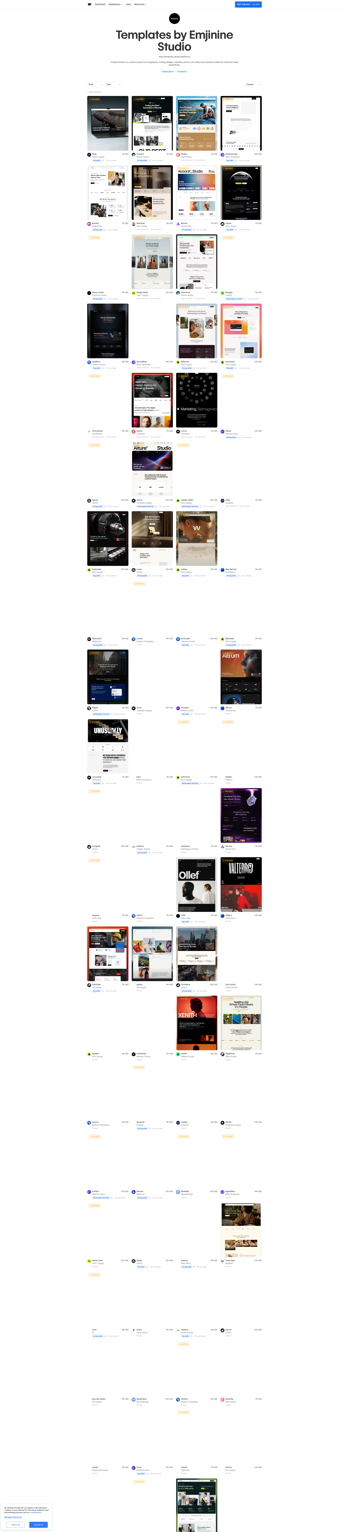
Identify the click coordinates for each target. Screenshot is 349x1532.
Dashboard (100, 4)
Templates (182, 71)
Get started (248, 4)
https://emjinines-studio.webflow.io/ (174, 57)
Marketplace (168, 71)
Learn (128, 4)
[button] (116, 4)
